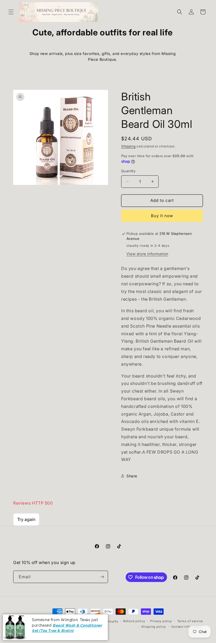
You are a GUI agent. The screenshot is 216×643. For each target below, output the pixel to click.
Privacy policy (161, 621)
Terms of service (190, 621)
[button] (11, 12)
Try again (26, 519)
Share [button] (131, 476)
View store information (147, 253)
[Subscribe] (102, 577)
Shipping (128, 146)
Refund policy (134, 621)
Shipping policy (153, 626)
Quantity (128, 171)
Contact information (187, 626)
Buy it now (162, 215)
